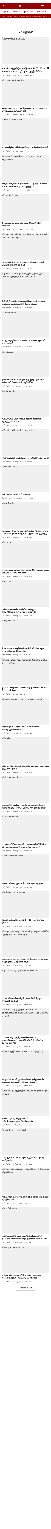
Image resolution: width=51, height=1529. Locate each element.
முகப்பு (6, 11)
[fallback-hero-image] (25, 50)
